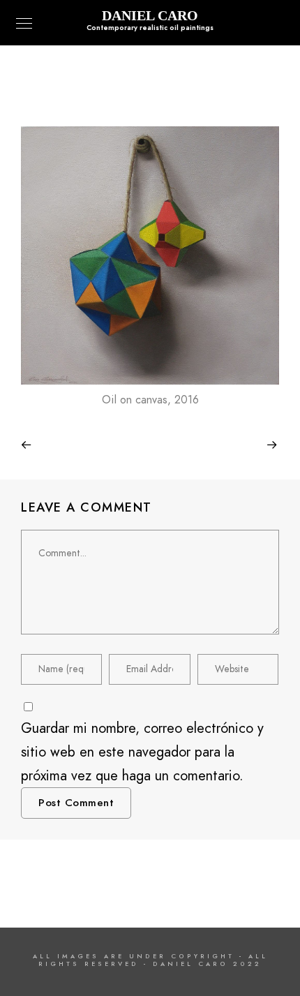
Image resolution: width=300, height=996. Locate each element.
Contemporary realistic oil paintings (150, 28)
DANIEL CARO (150, 15)
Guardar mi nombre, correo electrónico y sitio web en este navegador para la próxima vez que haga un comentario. (142, 751)
